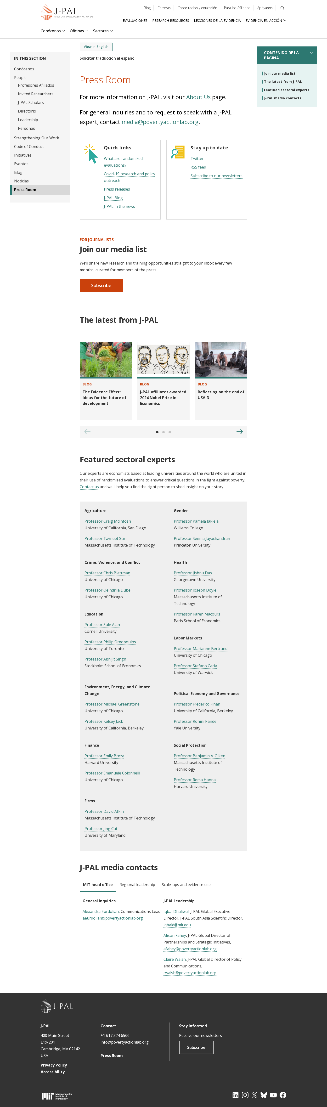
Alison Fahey (175, 935)
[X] (254, 1095)
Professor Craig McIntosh (108, 521)
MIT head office (98, 884)
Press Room (25, 189)
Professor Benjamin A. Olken (199, 755)
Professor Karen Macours (197, 614)
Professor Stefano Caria (195, 665)
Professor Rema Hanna (195, 779)
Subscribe (101, 285)
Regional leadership (137, 884)
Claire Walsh (175, 959)
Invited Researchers (35, 93)
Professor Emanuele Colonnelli (112, 773)
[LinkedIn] (235, 1095)
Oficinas (77, 31)
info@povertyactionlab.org (125, 1042)
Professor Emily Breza (104, 755)
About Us (198, 97)
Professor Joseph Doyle (195, 590)
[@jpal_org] (245, 1095)
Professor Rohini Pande (195, 721)
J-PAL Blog (113, 197)
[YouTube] (273, 1095)
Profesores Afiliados (36, 85)
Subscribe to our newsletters (216, 175)
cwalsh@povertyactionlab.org (190, 972)
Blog (147, 8)
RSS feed (198, 167)
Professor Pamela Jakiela (196, 521)
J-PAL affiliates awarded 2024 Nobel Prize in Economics (163, 397)
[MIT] (57, 1096)
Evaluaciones (135, 20)
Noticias (21, 181)
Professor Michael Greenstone (112, 704)
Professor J (95, 828)
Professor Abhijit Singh (105, 659)
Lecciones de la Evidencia (217, 20)
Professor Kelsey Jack (104, 721)
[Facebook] (283, 1095)
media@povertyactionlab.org (160, 122)
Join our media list (279, 73)
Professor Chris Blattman (107, 573)
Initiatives (23, 155)
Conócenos (51, 31)
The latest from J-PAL (283, 81)
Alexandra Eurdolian (101, 911)
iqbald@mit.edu (177, 924)
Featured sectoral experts (286, 90)
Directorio (27, 111)
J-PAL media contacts (282, 98)
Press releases (117, 189)
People (20, 77)
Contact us (89, 486)
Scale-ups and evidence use (186, 884)
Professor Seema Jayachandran (202, 538)
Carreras (164, 8)
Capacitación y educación (197, 8)
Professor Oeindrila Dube (107, 590)
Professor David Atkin (104, 811)
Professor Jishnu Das (193, 573)
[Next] (239, 431)
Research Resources (170, 20)
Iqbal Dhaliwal (176, 911)
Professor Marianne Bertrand (200, 648)
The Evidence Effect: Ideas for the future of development (104, 397)
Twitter (197, 158)
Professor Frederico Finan (197, 704)
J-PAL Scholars (31, 102)
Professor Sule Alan (102, 624)
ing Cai (111, 828)
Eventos (21, 163)
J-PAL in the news (119, 206)
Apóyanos (265, 8)
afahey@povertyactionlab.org (190, 948)
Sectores (101, 31)
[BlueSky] (263, 1095)
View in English (96, 46)
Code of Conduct (29, 146)
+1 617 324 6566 (115, 1035)
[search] (282, 8)
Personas (26, 128)
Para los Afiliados (237, 8)
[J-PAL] (67, 13)
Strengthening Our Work (36, 138)
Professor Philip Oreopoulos (110, 641)
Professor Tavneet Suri (105, 538)
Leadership (28, 119)
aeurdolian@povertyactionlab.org (113, 918)
